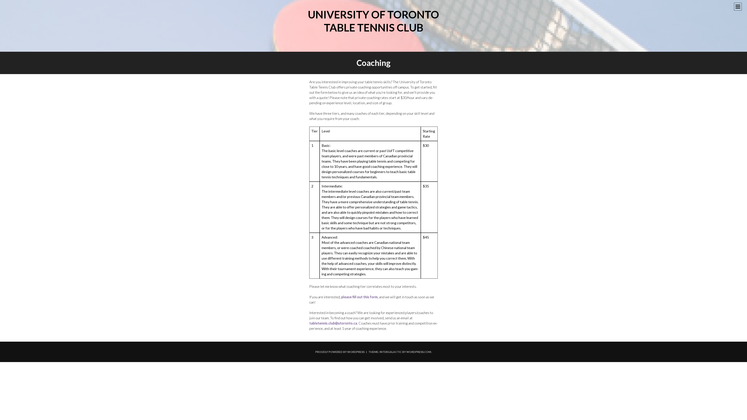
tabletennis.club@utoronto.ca (333, 323)
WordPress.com (418, 352)
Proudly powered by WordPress (340, 352)
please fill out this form (359, 297)
